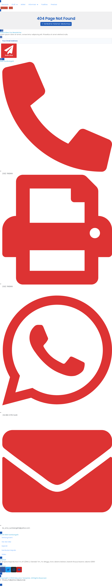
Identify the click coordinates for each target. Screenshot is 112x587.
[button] (56, 24)
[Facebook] (2, 569)
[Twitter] (8, 569)
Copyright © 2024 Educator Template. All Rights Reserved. (23, 578)
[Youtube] (19, 569)
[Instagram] (13, 569)
